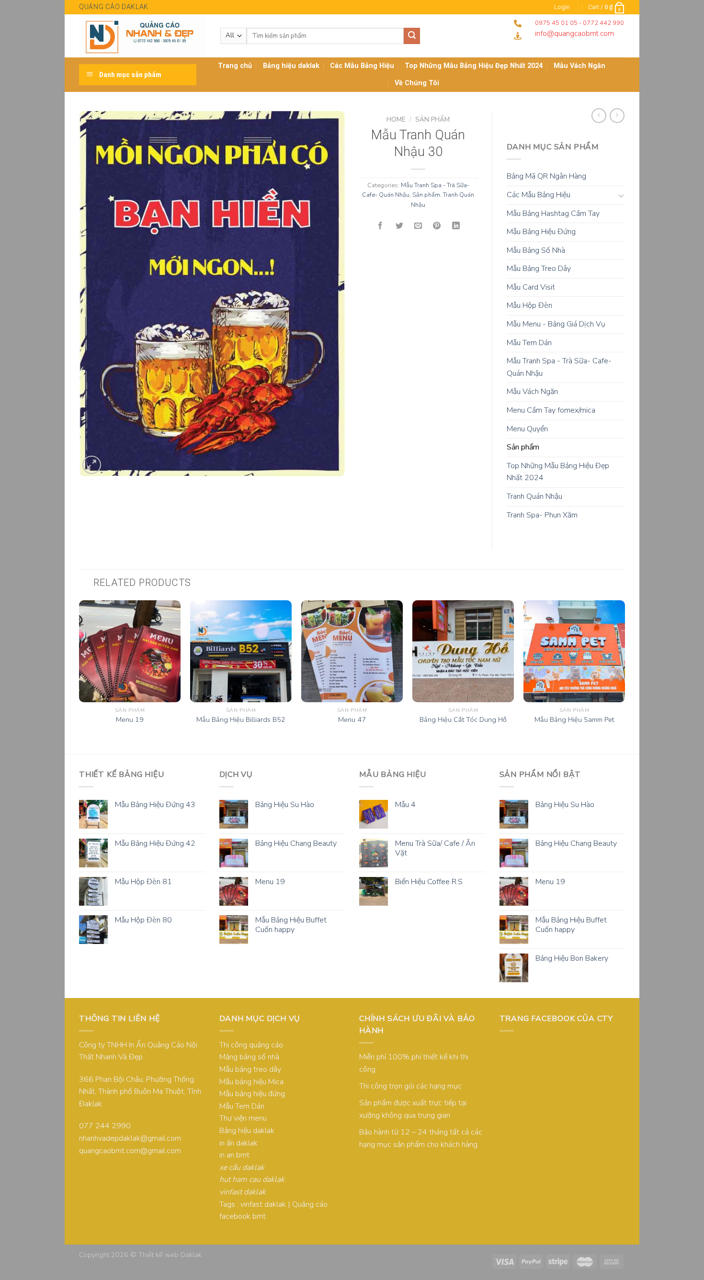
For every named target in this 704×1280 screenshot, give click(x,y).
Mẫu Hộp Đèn (529, 305)
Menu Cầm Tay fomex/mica (551, 410)
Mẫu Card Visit (531, 287)
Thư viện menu (243, 1118)
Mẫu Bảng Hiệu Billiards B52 (240, 719)
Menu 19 (130, 719)
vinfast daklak (263, 1204)
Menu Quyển (527, 429)
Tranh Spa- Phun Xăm (542, 515)
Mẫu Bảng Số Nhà (536, 250)
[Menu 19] (130, 651)
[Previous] (79, 675)
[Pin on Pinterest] (437, 226)
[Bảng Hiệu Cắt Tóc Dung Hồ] (463, 651)
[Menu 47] (352, 651)
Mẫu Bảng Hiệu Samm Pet (574, 719)
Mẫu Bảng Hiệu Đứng (541, 231)
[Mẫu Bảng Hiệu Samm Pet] (574, 651)
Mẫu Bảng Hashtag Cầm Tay (553, 213)
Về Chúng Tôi (417, 83)
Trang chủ (235, 66)
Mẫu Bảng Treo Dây (539, 268)
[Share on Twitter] (399, 226)
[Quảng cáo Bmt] (142, 36)
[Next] (624, 675)
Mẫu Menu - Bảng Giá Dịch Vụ (556, 324)
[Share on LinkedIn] (456, 226)
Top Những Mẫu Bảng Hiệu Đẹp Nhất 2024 (474, 66)
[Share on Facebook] (380, 226)
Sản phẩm (432, 119)
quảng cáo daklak (113, 7)
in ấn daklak (238, 1143)
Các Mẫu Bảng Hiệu (362, 66)
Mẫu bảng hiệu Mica (251, 1082)
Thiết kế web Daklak (170, 1254)
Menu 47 (352, 719)
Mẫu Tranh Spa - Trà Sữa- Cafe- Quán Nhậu (559, 367)
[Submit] (412, 36)
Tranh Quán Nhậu (534, 496)
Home (396, 119)
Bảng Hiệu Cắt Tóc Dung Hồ (463, 719)
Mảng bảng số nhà (249, 1057)
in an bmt (234, 1155)
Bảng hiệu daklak (291, 66)
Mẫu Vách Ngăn (532, 391)
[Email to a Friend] (418, 226)
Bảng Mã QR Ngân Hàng (546, 176)
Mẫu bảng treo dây (250, 1069)
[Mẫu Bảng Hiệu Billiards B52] (241, 651)
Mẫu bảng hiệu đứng (252, 1094)
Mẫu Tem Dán (529, 342)
